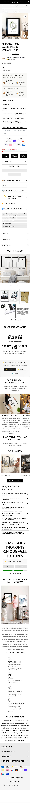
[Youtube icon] (12, 784)
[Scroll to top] (27, 795)
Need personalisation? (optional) (12, 127)
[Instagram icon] (7, 784)
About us (4, 754)
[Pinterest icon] (2, 784)
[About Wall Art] (15, 6)
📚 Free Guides (15, 373)
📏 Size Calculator (10, 369)
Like (8, 566)
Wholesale (4, 797)
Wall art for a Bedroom (15, 341)
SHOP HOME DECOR (8, 763)
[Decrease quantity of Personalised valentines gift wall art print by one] (11, 161)
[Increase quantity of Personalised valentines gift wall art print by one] (25, 161)
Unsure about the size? (8, 794)
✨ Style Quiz (21, 369)
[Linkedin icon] (10, 784)
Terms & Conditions (7, 791)
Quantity (5, 161)
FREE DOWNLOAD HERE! (15, 652)
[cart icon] (27, 5)
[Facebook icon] (4, 784)
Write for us (5, 800)
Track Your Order (6, 788)
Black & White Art (15, 54)
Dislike (21, 566)
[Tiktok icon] (15, 784)
